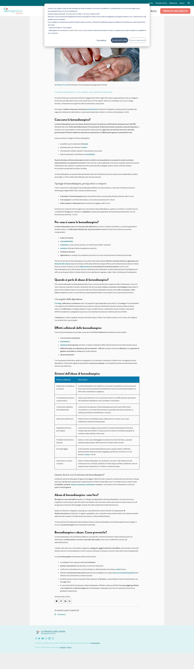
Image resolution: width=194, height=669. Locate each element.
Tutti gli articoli (161, 3)
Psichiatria (61, 614)
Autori (182, 3)
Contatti (62, 647)
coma (87, 454)
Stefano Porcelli (62, 85)
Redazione (173, 3)
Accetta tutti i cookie (119, 40)
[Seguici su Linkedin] (49, 638)
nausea (74, 484)
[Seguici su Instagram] (46, 638)
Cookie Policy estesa (75, 30)
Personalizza (101, 40)
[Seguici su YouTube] (42, 638)
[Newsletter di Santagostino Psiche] (53, 638)
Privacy (69, 647)
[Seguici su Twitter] (39, 638)
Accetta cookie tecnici (137, 40)
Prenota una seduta (175, 11)
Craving (58, 303)
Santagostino (95, 643)
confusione (90, 484)
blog (154, 11)
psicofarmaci (92, 109)
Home (151, 3)
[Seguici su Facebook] (36, 638)
